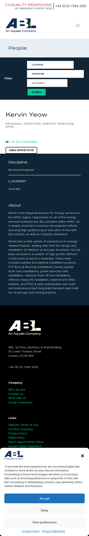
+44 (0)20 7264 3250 (70, 6)
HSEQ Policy (16, 437)
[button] (82, 456)
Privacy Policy (17, 433)
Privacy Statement (53, 531)
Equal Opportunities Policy (26, 441)
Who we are (16, 389)
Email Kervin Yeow (21, 150)
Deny (44, 510)
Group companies (20, 402)
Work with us (17, 398)
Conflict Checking (20, 429)
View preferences (44, 522)
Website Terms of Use (23, 425)
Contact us (15, 394)
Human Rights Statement (24, 446)
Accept (44, 498)
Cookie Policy (31, 531)
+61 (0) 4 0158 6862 (23, 141)
